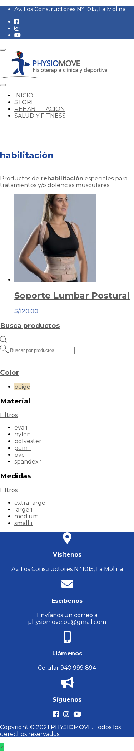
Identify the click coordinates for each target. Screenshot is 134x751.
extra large (31, 502)
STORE (24, 102)
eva (21, 427)
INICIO (23, 95)
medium (28, 516)
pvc (21, 454)
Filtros (9, 415)
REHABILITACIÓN (39, 109)
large (23, 509)
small (23, 523)
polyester (29, 441)
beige (22, 386)
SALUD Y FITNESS (40, 115)
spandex (28, 461)
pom (22, 448)
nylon (24, 434)
